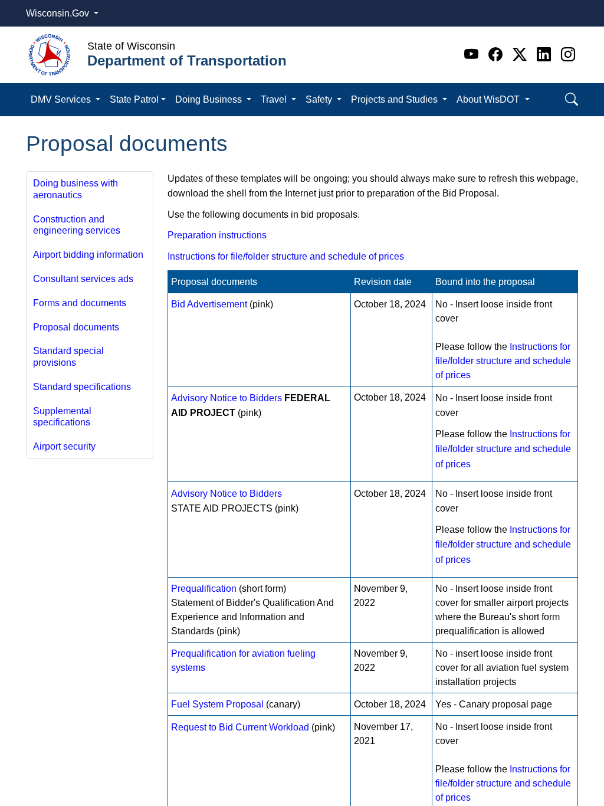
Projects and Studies (395, 99)
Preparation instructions (217, 235)
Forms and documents (79, 303)
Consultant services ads (83, 279)
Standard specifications (82, 387)
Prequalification (204, 589)
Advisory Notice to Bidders (226, 398)
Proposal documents (76, 327)
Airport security (64, 446)
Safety (320, 99)
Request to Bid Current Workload (240, 727)
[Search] (571, 99)
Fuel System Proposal (217, 704)
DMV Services (62, 99)
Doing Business (209, 99)
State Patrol (134, 99)
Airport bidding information (88, 255)
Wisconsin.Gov (58, 13)
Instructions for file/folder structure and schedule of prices (286, 256)
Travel (275, 99)
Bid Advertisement (209, 304)
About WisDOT (489, 99)
